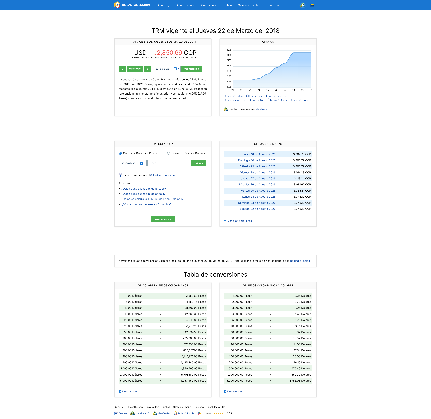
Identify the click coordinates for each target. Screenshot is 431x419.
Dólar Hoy (163, 5)
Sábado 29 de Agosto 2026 (258, 166)
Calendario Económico (162, 175)
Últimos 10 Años (300, 100)
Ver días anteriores (239, 220)
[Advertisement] (215, 18)
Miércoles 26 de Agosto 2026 (256, 184)
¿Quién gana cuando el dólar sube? (143, 188)
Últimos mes (254, 96)
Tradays (123, 413)
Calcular (199, 163)
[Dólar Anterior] (122, 69)
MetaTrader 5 (263, 109)
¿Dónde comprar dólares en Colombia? (146, 204)
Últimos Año (256, 100)
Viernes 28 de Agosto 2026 (258, 172)
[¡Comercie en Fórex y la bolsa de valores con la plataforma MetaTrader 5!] (302, 5)
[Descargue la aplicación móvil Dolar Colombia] (204, 413)
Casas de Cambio (249, 5)
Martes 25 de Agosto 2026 (258, 190)
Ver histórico (191, 68)
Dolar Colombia (186, 413)
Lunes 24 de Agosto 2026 (259, 196)
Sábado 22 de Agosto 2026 (258, 208)
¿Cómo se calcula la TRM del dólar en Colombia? (152, 199)
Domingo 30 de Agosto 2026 (257, 160)
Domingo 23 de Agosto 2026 (257, 202)
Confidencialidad (216, 407)
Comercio (273, 5)
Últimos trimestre (276, 96)
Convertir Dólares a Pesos (140, 153)
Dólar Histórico (185, 5)
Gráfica (227, 5)
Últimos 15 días (233, 96)
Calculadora (208, 5)
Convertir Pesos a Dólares (188, 153)
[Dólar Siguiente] (147, 69)
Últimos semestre (235, 100)
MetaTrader (164, 413)
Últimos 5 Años (277, 100)
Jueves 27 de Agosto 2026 (258, 178)
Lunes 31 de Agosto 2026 (259, 154)
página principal (300, 260)
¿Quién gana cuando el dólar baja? (143, 193)
